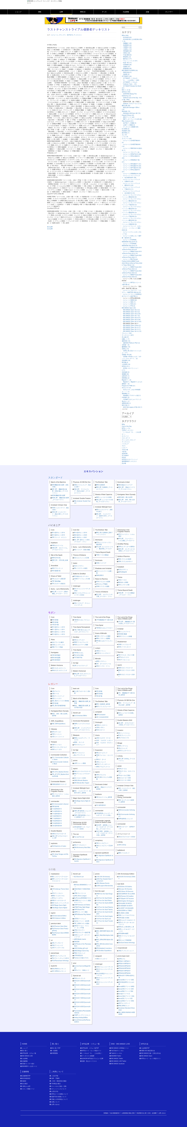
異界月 (102, 575)
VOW (53, 508)
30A (119, 877)
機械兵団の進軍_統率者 (82, 702)
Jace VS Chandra (126, 889)
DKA (119, 634)
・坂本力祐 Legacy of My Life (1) (132, 407)
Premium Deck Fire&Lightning (60, 929)
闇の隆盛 (124, 634)
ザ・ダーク (102, 759)
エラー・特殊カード (83, 970)
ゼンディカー (81, 640)
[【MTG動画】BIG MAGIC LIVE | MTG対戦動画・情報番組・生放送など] (93, 21)
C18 (53, 821)
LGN (97, 727)
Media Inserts (82, 939)
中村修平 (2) (125, 397)
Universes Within (82, 715)
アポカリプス (125, 738)
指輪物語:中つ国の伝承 (106, 620)
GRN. (119, 561)
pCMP (76, 905)
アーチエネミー (81, 845)
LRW (97, 651)
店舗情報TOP (26, 1076)
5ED (97, 691)
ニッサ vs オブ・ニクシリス (127, 930)
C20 (53, 826)
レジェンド (102, 762)
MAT (53, 485)
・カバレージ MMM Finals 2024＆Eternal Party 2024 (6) (132, 272)
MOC (75, 701)
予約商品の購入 (56, 1083)
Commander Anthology (127, 811)
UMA (75, 780)
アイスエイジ (80, 753)
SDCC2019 (77, 1006)
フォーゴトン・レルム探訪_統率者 (60, 795)
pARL (75, 896)
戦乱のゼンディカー (82, 576)
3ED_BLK (55, 701)
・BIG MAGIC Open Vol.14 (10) (131, 331)
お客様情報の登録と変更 (128, 1113)
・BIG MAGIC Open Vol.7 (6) (131, 316)
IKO (75, 550)
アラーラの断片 (59, 642)
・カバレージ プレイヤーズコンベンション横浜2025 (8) (131, 219)
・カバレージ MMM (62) (129, 300)
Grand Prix (81, 909)
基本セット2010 (60, 627)
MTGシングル (126, 428)
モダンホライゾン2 (61, 670)
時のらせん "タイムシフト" (82, 621)
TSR (97, 628)
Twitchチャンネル (116, 1053)
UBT (75, 783)
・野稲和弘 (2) (126, 57)
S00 (119, 780)
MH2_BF (76, 674)
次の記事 (50, 229)
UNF (119, 845)
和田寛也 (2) (125, 378)
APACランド (126, 1006)
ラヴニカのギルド (127, 561)
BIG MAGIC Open (146, 1056)
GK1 (53, 971)
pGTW (76, 919)
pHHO (76, 948)
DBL (75, 501)
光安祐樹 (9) (125, 372)
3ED (53, 698)
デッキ (104, 12)
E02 (53, 846)
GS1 (53, 854)
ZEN (75, 640)
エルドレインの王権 (83, 558)
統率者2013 (58, 809)
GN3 (75, 801)
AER (119, 572)
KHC (97, 797)
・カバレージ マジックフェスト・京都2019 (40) (131, 180)
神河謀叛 (57, 657)
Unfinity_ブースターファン (127, 760)
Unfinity (123, 845)
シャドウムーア (126, 644)
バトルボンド (125, 853)
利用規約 (106, 1113)
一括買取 (55, 1050)
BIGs (123, 424)
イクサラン (80, 566)
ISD (119, 631)
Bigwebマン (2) (126, 380)
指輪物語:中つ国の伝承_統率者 (127, 694)
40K (75, 827)
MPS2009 (121, 966)
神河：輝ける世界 (127, 497)
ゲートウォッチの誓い (82, 580)
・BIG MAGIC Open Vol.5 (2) (131, 312)
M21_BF (76, 540)
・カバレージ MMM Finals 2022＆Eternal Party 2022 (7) (132, 256)
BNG (119, 582)
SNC (97, 497)
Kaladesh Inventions (105, 948)
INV (119, 733)
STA (53, 772)
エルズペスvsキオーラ (128, 920)
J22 (97, 717)
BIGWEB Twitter (116, 1056)
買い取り (25, 1050)
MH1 (53, 668)
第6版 (101, 693)
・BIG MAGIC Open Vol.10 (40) (131, 321)
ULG (97, 740)
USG (97, 738)
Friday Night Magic (84, 907)
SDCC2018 (77, 1002)
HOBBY (76, 900)
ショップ (18, 12)
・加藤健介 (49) (127, 43)
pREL (97, 883)
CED (53, 918)
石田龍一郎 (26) (127, 354)
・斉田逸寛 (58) (127, 51)
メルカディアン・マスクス (82, 739)
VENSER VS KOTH (126, 906)
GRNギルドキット (60, 971)
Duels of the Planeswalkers (82, 945)
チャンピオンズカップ (128, 440)
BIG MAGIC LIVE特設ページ (120, 1048)
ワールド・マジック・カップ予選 (81, 927)
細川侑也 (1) (125, 133)
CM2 (119, 814)
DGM (97, 586)
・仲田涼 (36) (126, 53)
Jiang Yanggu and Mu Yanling (60, 855)
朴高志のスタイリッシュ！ (130, 459)
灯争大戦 (57, 558)
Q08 (75, 593)
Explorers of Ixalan (60, 846)
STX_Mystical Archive (61, 772)
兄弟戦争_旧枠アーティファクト (104, 533)
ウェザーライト (126, 750)
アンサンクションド (128, 951)
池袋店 (24, 1081)
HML (97, 753)
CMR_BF (76, 811)
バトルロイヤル (59, 896)
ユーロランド (126, 1003)
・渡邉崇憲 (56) (127, 68)
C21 (97, 805)
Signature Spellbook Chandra (82, 860)
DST (97, 664)
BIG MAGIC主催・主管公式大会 (151, 1053)
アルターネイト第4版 (82, 692)
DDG (119, 901)
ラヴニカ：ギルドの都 (127, 655)
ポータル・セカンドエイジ (127, 772)
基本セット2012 (60, 632)
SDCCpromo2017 (82, 999)
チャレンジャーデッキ (106, 967)
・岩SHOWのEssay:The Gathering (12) (129, 95)
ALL (75, 755)
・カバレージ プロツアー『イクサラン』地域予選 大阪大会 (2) (131, 291)
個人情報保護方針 (115, 1113)
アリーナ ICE (128, 998)
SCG (97, 730)
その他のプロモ (83, 958)
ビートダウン (59, 898)
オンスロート (103, 725)
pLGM (98, 886)
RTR (97, 581)
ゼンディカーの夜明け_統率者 (126, 801)
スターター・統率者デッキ (127, 828)
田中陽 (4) (125, 362)
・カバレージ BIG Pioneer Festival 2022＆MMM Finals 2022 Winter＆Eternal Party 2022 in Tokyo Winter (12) (132, 262)
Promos (76, 958)
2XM (53, 834)
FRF (53, 581)
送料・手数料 (55, 1078)
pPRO (75, 930)
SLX (75, 715)
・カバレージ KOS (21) (129, 304)
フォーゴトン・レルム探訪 (127, 535)
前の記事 (50, 227)
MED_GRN (99, 939)
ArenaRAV (121, 991)
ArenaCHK (121, 989)
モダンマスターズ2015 (127, 671)
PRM (75, 953)
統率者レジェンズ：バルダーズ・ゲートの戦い (104, 814)
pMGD (76, 951)
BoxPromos (77, 898)
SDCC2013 (77, 981)
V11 (97, 903)
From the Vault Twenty (106, 909)
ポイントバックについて (58, 1089)
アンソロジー (59, 893)
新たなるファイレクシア (104, 642)
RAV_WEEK (121, 1012)
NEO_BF (120, 500)
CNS (97, 843)
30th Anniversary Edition (127, 877)
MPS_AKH (99, 944)
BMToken (77, 885)
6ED (97, 693)
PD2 (52, 928)
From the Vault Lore (105, 919)
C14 (53, 811)
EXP (97, 950)
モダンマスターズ (127, 668)
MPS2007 (121, 971)
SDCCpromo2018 (82, 1003)
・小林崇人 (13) (127, 49)
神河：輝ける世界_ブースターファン (127, 500)
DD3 (119, 942)
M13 (53, 634)
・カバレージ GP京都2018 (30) (131, 166)
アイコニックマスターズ (82, 775)
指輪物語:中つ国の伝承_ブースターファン (127, 622)
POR (119, 769)
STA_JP (54, 774)
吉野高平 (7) (125, 376)
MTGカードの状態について (59, 1094)
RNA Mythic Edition (104, 936)
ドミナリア (102, 563)
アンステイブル (59, 948)
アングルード (59, 943)
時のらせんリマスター (106, 628)
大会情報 (126, 12)
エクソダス (58, 749)
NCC (119, 713)
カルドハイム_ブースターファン (60, 549)
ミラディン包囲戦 (104, 638)
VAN (97, 959)
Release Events (104, 883)
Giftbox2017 (122, 975)
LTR (97, 620)
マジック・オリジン (60, 537)
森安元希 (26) (126, 105)
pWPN (76, 914)
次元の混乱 (80, 655)
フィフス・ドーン (104, 666)
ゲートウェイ (82, 919)
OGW (75, 579)
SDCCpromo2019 (82, 1007)
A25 (75, 778)
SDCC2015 (77, 989)
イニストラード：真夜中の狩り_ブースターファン (104, 516)
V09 (97, 898)
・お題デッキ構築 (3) (128, 125)
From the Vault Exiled (105, 898)
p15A (97, 877)
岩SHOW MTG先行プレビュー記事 (92, 1058)
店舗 (147, 12)
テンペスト (58, 745)
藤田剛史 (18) (126, 347)
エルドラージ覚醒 (82, 645)
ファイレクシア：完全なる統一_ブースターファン (82, 491)
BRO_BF (98, 487)
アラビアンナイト (104, 767)
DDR (119, 929)
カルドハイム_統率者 (105, 797)
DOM (97, 563)
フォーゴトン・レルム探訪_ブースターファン (127, 540)
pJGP (75, 763)
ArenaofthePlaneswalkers (82, 1021)
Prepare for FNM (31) (128, 386)
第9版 (56, 622)
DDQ (119, 927)
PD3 (53, 933)
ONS (97, 725)
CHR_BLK (99, 777)
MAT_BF (54, 489)
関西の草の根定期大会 (148, 1050)
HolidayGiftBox (83, 1017)
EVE (119, 647)
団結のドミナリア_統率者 (104, 788)
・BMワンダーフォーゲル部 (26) (132, 119)
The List (76, 837)
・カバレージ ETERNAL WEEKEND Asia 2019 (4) (129, 244)
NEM (75, 742)
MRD (97, 661)
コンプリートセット (84, 1015)
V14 (97, 912)
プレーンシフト (126, 735)
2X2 (119, 837)
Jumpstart (102, 714)
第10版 (56, 624)
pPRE (75, 893)
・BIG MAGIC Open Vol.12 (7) (131, 327)
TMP (53, 745)
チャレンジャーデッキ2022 (82, 590)
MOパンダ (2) (126, 90)
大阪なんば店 (26, 1086)
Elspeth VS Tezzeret (127, 898)
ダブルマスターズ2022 (128, 837)
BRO (97, 485)
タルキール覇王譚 (60, 579)
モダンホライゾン (60, 668)
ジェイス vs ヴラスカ (127, 915)
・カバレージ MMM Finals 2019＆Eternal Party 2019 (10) (132, 252)
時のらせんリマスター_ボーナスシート (82, 631)
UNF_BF (120, 759)
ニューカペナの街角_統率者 (126, 714)
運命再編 (57, 581)
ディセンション (125, 660)
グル (123, 959)
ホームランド (103, 753)
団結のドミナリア (127, 485)
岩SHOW (124, 453)
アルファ (57, 691)
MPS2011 (121, 961)
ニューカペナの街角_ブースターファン (104, 500)
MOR (97, 653)
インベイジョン (125, 733)
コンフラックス (60, 645)
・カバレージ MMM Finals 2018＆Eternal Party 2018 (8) (132, 248)
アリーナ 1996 (129, 996)
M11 (53, 629)
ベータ (57, 693)
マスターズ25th (81, 778)
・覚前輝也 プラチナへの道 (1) (131, 395)
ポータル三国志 (125, 775)
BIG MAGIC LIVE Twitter (118, 1061)
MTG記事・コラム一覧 (29, 1053)
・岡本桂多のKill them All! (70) (131, 113)
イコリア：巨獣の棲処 (83, 550)
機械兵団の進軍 (60, 495)
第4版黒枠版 (62, 705)
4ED (53, 703)
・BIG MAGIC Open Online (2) (131, 325)
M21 (75, 537)
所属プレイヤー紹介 (28, 1063)
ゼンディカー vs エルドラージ (126, 923)
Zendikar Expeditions (105, 950)
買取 (39, 12)
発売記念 (80, 955)
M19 (75, 532)
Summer (76, 966)
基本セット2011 (60, 629)
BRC (97, 704)
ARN (97, 767)
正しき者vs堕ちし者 (128, 927)
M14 (53, 532)
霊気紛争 (124, 572)
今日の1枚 (125, 450)
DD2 (119, 889)
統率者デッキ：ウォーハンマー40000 (82, 828)
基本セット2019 (82, 532)
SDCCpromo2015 (82, 990)
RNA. (119, 559)
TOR (53, 734)
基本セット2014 (60, 532)
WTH (119, 750)
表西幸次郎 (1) (126, 403)
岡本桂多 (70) (126, 111)
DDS (119, 933)
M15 (53, 535)
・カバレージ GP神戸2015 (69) (131, 154)
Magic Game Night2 (61, 908)
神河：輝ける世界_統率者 (60, 715)
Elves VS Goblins (126, 886)
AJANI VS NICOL (126, 903)
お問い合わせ (55, 1104)
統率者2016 (57, 816)
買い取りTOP (56, 1048)
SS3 (75, 859)
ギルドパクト (125, 657)
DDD (119, 894)
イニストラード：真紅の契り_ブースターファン (60, 514)
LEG (97, 762)
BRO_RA (98, 532)
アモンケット (59, 568)
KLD (119, 569)
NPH (97, 641)
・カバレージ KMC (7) (129, 302)
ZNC (119, 800)
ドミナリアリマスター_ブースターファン (82, 729)
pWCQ (76, 926)
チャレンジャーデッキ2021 (104, 983)
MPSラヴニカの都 (126, 983)
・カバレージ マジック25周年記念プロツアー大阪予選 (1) (132, 295)
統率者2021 (102, 805)
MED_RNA (99, 935)
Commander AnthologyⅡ (127, 815)
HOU (53, 571)
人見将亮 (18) (126, 364)
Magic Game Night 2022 (82, 802)
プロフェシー (81, 745)
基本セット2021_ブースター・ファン (82, 541)
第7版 (100, 696)
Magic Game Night (60, 905)
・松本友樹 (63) (127, 37)
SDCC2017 (77, 998)
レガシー (124, 448)
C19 (53, 823)
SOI (97, 571)
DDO (119, 920)
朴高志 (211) (126, 366)
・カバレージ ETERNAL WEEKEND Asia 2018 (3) (129, 241)
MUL (75, 705)
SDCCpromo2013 (82, 982)
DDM (119, 915)
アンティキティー (104, 764)
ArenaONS (121, 1001)
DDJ (119, 908)
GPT (119, 657)
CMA (119, 810)
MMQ (75, 738)
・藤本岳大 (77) (127, 59)
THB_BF (120, 593)
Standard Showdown (127, 1009)
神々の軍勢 (124, 582)
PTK (119, 775)
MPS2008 (121, 968)
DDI (119, 906)
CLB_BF (98, 825)
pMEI (75, 939)
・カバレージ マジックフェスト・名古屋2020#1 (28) (131, 176)
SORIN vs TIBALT (126, 910)
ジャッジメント (59, 736)
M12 (53, 632)
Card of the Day (127, 426)
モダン (124, 446)
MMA (119, 668)
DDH (119, 903)
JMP (97, 714)
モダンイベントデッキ (62, 903)
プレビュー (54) (127, 333)
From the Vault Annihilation (104, 913)
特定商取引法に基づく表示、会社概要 (147, 1113)
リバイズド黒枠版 (63, 701)
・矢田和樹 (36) (127, 64)
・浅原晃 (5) (125, 74)
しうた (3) (125, 136)
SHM (119, 644)
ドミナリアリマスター (82, 724)
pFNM (76, 907)
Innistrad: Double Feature (82, 502)
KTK (53, 579)
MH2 (53, 670)
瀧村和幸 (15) (126, 341)
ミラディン (103, 661)
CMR (119, 819)
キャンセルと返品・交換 (58, 1086)
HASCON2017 (78, 889)
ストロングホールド (61, 747)
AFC (53, 794)
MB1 (52, 877)
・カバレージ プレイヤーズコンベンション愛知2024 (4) (131, 211)
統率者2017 (58, 818)
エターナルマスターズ (83, 771)
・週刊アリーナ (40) (128, 117)
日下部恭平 (125, 455)
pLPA (75, 955)
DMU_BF (121, 487)
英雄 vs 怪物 (125, 913)
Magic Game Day (83, 951)
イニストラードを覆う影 (104, 572)
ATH (53, 893)
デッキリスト (78, 35)
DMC (97, 787)
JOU (119, 585)
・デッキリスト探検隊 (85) (130, 127)
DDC (119, 891)
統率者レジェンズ (127, 819)
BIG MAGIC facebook (117, 1063)
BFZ (74, 576)
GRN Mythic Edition (104, 940)
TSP (75, 653)
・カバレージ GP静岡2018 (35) (131, 173)
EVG (119, 886)
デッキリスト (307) (128, 335)
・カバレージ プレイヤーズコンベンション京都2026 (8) (131, 223)
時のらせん (80, 653)
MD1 (53, 903)
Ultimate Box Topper (83, 783)
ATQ (97, 764)
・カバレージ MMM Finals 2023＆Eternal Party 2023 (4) (132, 268)
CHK (53, 655)
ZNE (53, 724)
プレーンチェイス (60, 956)
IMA (75, 774)
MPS (97, 948)
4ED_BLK (55, 705)
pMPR (76, 912)
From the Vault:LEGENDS (104, 904)
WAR (53, 558)
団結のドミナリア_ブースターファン (127, 488)
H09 (53, 926)
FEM (97, 755)
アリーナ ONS (129, 1001)
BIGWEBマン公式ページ (29, 1066)
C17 (53, 818)
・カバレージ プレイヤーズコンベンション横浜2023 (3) (131, 200)
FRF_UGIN (77, 923)
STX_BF (98, 547)
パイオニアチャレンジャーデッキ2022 (82, 594)
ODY (52, 732)
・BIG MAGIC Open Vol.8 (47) (131, 317)
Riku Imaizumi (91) (127, 121)
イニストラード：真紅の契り (60, 509)
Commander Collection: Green (60, 758)
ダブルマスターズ (60, 834)
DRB (97, 894)
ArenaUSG (121, 980)
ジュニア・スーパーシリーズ (82, 936)
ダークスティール (105, 664)
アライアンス (81, 755)
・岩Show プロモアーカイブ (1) (131, 103)
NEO (119, 497)
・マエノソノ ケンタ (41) (129, 61)
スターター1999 (126, 778)
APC (119, 738)
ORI (53, 537)
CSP (74, 665)
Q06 (75, 603)
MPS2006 (121, 973)
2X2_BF (120, 723)
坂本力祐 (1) (125, 405)
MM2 (119, 670)
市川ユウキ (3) (126, 388)
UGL (53, 943)
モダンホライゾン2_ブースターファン (82, 675)
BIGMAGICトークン (83, 886)
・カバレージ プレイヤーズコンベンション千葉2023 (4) (131, 204)
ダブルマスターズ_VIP (60, 837)
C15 (53, 814)
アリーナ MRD (129, 986)
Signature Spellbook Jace (104, 856)
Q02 (97, 969)
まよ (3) (124, 135)
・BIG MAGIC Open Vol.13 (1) (131, 329)
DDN (119, 918)
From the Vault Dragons (104, 895)
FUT (75, 657)
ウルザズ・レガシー (106, 740)
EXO (53, 749)
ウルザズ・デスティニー (104, 744)
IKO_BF (54, 591)
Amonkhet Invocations (104, 945)
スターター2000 (126, 780)
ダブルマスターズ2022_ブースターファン (127, 724)
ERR (75, 970)
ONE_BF (76, 489)
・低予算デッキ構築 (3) (129, 123)
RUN (75, 978)
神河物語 (57, 655)
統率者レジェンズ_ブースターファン (82, 812)
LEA (53, 691)
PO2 (119, 771)
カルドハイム (59, 545)
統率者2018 (58, 821)
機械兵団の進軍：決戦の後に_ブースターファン (60, 491)
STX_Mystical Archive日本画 (60, 775)
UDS (97, 743)
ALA (53, 642)
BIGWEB (29, 1037)
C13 (53, 809)
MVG (119, 936)
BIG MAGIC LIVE (27, 1056)
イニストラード (125, 631)
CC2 (53, 762)
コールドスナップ (82, 665)
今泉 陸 (124, 451)
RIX (75, 568)
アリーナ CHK (129, 989)
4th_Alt (76, 691)
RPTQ (76, 932)
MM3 (119, 674)
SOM (97, 636)
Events (76, 921)
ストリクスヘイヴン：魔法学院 (104, 543)
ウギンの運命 (85, 923)
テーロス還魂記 (104, 555)
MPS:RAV (121, 982)
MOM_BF (55, 498)
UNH (53, 945)
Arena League (82, 896)
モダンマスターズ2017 (127, 675)
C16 (52, 816)
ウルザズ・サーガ (104, 738)
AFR (119, 534)
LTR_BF (120, 621)
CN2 (97, 845)
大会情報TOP (145, 1048)
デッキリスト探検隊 (88, 1056)
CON (53, 645)
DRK (97, 759)
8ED (53, 620)
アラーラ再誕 (59, 647)
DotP (75, 944)
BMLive (82, 12)
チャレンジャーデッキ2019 (104, 970)
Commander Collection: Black (60, 763)
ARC (75, 845)
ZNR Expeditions (60, 724)
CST (53, 889)
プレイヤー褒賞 (82, 912)
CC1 (53, 757)
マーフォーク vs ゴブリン (127, 937)
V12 (97, 907)
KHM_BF (54, 548)
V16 (97, 919)
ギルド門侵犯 (103, 584)
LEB (53, 693)
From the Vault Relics (105, 900)
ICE (75, 753)
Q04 (97, 978)
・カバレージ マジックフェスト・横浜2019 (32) (131, 184)
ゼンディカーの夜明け (128, 546)
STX (97, 542)
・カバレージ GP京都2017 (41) (131, 164)
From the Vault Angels (106, 916)
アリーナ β (126, 994)
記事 (61, 12)
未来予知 (79, 657)
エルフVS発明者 (126, 940)
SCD (119, 827)
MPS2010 (121, 963)
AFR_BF (120, 538)
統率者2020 (58, 826)
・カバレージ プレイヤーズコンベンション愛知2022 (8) (131, 196)
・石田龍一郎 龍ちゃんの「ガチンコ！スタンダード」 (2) (131, 357)
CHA (97, 967)
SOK (53, 660)
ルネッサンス (81, 978)
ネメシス (80, 742)
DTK (52, 583)
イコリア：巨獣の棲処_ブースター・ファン (60, 592)
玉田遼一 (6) (125, 345)
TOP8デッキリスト (128, 430)
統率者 (57, 806)
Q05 (97, 982)
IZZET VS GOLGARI (127, 908)
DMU (119, 485)
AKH (53, 568)
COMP (76, 1015)
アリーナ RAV (129, 991)
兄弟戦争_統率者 (104, 704)
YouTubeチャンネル (117, 1050)
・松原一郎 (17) (127, 63)
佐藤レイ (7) (125, 339)
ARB (52, 647)
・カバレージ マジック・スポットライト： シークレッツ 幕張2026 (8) (131, 228)
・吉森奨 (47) (126, 66)
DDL (119, 913)
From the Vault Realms (106, 907)
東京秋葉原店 (26, 1078)
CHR (97, 775)
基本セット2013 (60, 634)
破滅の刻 (57, 571)
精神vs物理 (124, 933)
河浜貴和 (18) (126, 360)
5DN (97, 666)
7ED (97, 696)
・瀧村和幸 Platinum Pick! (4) (131, 343)
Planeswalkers (78, 1011)
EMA (75, 771)
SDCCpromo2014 (82, 986)
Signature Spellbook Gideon (104, 861)
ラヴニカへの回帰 (104, 581)
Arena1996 (121, 996)
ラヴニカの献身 (126, 559)
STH (53, 747)
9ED (53, 622)
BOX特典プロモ (86, 898)
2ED (53, 696)
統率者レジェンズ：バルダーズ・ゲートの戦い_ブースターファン (104, 827)
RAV (119, 655)
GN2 (53, 908)
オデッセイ (57, 732)
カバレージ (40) (127, 138)
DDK (119, 910)
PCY (75, 745)
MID (97, 509)
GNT (53, 905)
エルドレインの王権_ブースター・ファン (104, 595)
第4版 (56, 703)
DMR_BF (76, 728)
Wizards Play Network (82, 915)
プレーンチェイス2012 (62, 958)
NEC (53, 714)
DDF (119, 898)
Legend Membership (106, 886)
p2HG (98, 879)
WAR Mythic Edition (104, 932)
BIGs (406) (125, 35)
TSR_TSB (77, 630)
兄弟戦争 (102, 485)
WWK (75, 642)
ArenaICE (121, 998)
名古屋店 (25, 1083)
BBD (119, 853)
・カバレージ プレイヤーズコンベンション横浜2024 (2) (131, 208)
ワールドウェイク (82, 642)
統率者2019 (58, 823)
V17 (97, 921)
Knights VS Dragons (127, 901)
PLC (75, 655)
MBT (53, 879)
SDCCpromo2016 (82, 995)
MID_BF (98, 514)
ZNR (119, 546)
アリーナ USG (129, 980)
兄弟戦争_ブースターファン (104, 488)
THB (97, 555)
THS (119, 580)
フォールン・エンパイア (104, 756)
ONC (119, 703)
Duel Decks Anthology (128, 942)
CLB (97, 813)
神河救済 (57, 660)
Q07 (75, 589)
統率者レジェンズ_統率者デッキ (82, 816)
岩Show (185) (126, 92)
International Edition (60, 916)
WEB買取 (55, 1053)
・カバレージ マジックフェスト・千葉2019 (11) (131, 188)
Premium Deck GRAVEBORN (60, 934)
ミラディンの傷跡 (104, 636)
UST (53, 948)
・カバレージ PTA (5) (128, 306)
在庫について (55, 1102)
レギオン (102, 727)
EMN (97, 575)
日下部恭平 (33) (127, 76)
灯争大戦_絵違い (60, 561)
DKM (52, 900)
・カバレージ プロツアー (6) (130, 152)
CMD (53, 806)
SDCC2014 (77, 985)
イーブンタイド (126, 647)
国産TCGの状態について (58, 1096)
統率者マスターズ (61, 784)
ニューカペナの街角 (105, 497)
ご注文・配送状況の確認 (58, 1081)
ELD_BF (98, 594)
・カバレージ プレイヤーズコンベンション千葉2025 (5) (131, 215)
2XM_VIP (54, 836)
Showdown (121, 1008)
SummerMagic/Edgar (82, 967)
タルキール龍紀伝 (59, 583)
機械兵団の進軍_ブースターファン (60, 499)
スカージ (102, 730)
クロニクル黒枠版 (104, 778)
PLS (119, 735)
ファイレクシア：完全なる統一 (82, 486)
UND (119, 951)
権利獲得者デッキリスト (129, 461)
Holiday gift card (83, 948)
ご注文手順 (54, 1076)
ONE (75, 485)
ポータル (124, 769)
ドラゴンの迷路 (104, 586)
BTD (53, 898)
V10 (97, 900)
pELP (119, 1003)
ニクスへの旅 (125, 585)
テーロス (124, 580)
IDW (75, 942)
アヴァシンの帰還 (126, 636)
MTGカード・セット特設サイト (91, 1050)
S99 (119, 778)
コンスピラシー (103, 843)
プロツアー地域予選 (84, 932)
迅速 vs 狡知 (125, 918)
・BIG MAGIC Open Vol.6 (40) (131, 314)
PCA (53, 960)
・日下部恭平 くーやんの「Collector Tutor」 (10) (129, 83)
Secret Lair (80, 877)
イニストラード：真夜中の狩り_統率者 (82, 792)
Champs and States (84, 905)
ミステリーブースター (61, 877)
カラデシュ (124, 569)
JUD (53, 736)
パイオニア (125, 444)
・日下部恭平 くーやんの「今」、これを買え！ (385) (130, 79)
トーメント (58, 734)
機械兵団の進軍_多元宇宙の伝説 (82, 706)
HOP (53, 956)
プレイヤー (169, 12)
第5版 (100, 691)
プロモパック (81, 953)
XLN (75, 566)
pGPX (75, 909)
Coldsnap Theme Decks (60, 890)
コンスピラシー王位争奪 (104, 846)
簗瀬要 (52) (125, 374)
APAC (120, 1006)
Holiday (76, 1017)
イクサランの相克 (81, 568)
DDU (119, 940)
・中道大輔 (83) (127, 55)
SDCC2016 (77, 994)
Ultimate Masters (82, 780)
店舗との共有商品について (59, 1099)
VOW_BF (54, 512)
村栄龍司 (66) (126, 131)
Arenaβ (120, 994)
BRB (53, 896)
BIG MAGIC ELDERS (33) (130, 70)
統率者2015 (58, 814)
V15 (97, 916)
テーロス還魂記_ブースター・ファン (127, 594)
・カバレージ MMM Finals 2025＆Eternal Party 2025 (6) (132, 276)
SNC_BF (98, 500)
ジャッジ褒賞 (82, 763)
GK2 (53, 969)
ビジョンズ (123, 748)
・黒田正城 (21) (127, 72)
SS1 (97, 855)
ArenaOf (76, 1020)
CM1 (52, 804)
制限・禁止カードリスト (89, 1061)
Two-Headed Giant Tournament (104, 880)
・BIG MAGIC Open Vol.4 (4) (131, 310)
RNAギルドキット (60, 969)
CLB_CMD (99, 831)
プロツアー (81, 930)
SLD (75, 877)
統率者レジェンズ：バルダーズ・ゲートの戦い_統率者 (104, 833)
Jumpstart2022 (103, 717)
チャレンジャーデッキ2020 (104, 979)
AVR (119, 636)
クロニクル (102, 775)
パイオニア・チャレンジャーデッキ (82, 604)
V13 (97, 909)
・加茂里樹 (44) (127, 45)
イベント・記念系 (83, 921)
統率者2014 (58, 811)
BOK (53, 657)
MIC (75, 791)
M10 (53, 627)
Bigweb (17, 4)
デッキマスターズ (60, 900)
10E (53, 624)
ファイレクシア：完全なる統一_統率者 (127, 704)
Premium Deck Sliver (61, 926)
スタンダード (126, 438)
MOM (53, 495)
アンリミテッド (59, 696)
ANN (75, 847)
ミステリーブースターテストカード (60, 880)
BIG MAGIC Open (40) (129, 308)
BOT (97, 706)
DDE (119, 896)
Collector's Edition (60, 918)
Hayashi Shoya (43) (128, 115)
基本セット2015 (60, 535)
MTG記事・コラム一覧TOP (90, 1048)
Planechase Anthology (62, 960)
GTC (97, 584)
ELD (75, 558)
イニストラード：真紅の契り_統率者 (127, 789)
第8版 (56, 620)
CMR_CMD (77, 815)
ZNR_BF (120, 549)
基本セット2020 (82, 535)
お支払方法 (54, 1091)
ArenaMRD (121, 986)
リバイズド (58, 698)
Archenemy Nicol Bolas (82, 848)
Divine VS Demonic (127, 891)
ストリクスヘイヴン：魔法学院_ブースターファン (104, 548)
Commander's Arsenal (61, 804)
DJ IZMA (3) (125, 129)
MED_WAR (99, 931)
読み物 (124, 463)
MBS (97, 638)
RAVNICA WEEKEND (127, 1013)
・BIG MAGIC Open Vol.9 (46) (131, 319)
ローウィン (102, 651)
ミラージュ (124, 746)
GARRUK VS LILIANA (128, 894)
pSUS (75, 935)
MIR (119, 746)
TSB (75, 620)
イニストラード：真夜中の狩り (104, 510)
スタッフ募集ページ (28, 1089)
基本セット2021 (82, 537)
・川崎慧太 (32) (127, 47)
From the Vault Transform (104, 922)
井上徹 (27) (125, 337)
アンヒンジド (59, 945)
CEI (53, 916)
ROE (75, 645)
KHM (53, 545)
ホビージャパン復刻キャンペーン (82, 901)
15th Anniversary (105, 877)
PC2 (53, 958)
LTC (119, 693)
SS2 (97, 860)
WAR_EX (54, 560)
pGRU (120, 959)
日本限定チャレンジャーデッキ (104, 974)
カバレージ (54, 35)
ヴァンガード (103, 959)
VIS (119, 748)
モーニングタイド (105, 653)
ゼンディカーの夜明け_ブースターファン (127, 550)
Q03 (97, 973)
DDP (119, 922)
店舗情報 (25, 1061)
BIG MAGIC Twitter (117, 1058)
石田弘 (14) (125, 349)
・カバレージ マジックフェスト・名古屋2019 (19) (131, 192)
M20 (75, 535)
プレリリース (82, 893)
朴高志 (124, 457)
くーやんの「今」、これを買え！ (92, 1053)
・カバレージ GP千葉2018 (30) (131, 168)
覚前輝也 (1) (125, 393)
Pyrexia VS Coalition (127, 896)
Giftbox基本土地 (126, 976)
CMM (53, 784)
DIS (119, 660)
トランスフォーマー (105, 706)
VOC (119, 788)
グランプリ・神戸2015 (66, 35)
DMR (75, 724)
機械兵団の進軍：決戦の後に (60, 486)
